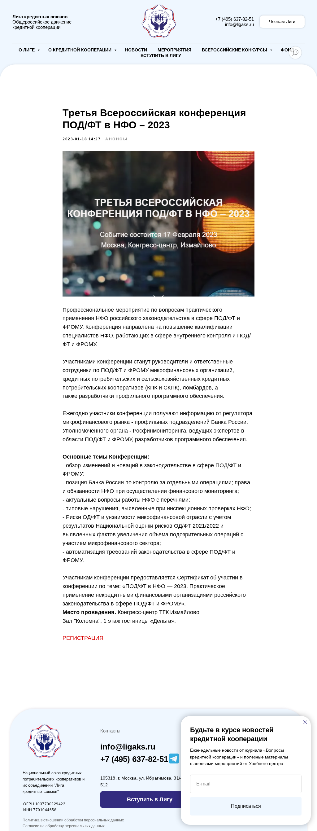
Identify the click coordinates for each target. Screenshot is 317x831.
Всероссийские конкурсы (235, 49)
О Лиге (27, 49)
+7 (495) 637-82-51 (234, 19)
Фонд (287, 49)
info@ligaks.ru (239, 24)
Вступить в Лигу (161, 55)
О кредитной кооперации (80, 49)
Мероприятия (174, 49)
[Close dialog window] (305, 722)
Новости (136, 49)
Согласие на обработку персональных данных (64, 826)
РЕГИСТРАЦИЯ (83, 638)
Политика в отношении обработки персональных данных (73, 820)
